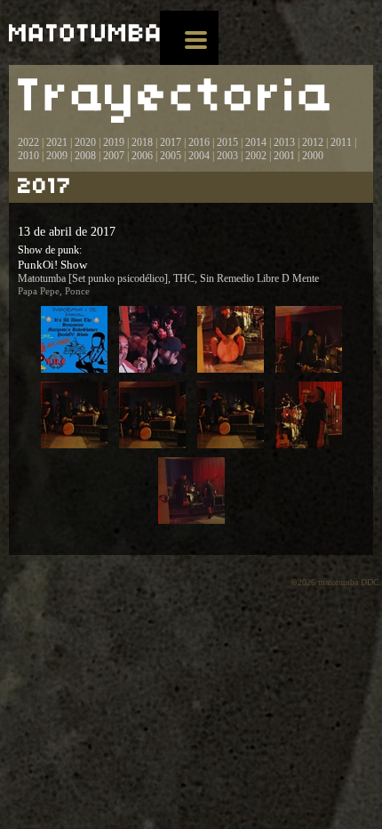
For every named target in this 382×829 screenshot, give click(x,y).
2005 (170, 155)
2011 (341, 142)
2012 (312, 142)
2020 (85, 142)
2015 (227, 142)
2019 (113, 142)
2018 (142, 142)
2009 (57, 155)
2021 (57, 142)
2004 (199, 155)
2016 (199, 142)
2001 (284, 155)
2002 (256, 155)
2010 (28, 155)
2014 (256, 142)
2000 (312, 155)
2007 (113, 155)
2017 (169, 142)
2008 (85, 155)
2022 (28, 142)
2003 (227, 155)
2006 (142, 155)
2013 (284, 142)
